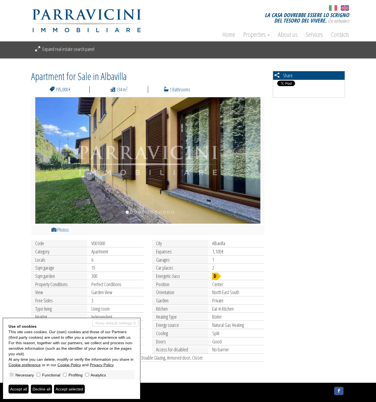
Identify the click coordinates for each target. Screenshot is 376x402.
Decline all (41, 389)
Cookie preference (25, 365)
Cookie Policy (69, 365)
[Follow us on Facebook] (339, 391)
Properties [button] (255, 34)
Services (314, 34)
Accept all (18, 389)
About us (288, 34)
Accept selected (69, 389)
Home (228, 34)
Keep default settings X (116, 323)
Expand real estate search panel (68, 49)
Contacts (340, 34)
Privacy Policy (101, 365)
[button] (48, 160)
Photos (62, 229)
